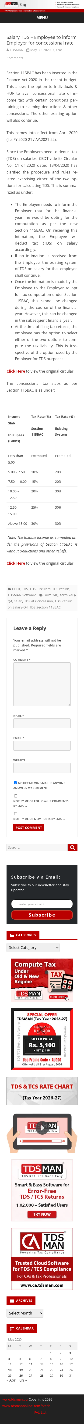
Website (19, 760)
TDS (25, 589)
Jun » (22, 1380)
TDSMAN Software (22, 595)
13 (30, 1364)
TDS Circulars (40, 589)
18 (9, 1370)
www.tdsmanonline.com (21, 1406)
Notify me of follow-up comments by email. (41, 803)
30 (61, 1375)
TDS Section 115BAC (45, 607)
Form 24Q (51, 595)
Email (18, 738)
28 (41, 1375)
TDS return (60, 589)
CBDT (16, 589)
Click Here (16, 371)
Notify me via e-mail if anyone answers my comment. (39, 785)
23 (61, 1370)
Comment (22, 660)
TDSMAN (17, 50)
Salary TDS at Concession (33, 601)
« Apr (11, 1380)
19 (21, 1370)
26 (21, 1375)
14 (41, 1364)
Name (18, 716)
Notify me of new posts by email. (39, 819)
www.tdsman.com (16, 1399)
